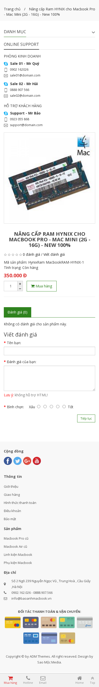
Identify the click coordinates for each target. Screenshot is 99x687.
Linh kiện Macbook (18, 554)
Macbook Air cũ (15, 546)
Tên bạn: (14, 342)
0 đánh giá (31, 254)
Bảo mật (10, 519)
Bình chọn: (15, 406)
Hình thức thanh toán (20, 502)
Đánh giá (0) (17, 312)
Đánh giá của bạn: (21, 361)
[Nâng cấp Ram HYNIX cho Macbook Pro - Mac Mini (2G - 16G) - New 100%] (49, 178)
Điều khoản (12, 510)
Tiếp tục (86, 418)
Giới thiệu (11, 486)
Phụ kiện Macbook (18, 562)
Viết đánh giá (54, 254)
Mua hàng (43, 285)
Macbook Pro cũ (16, 538)
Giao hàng (12, 494)
